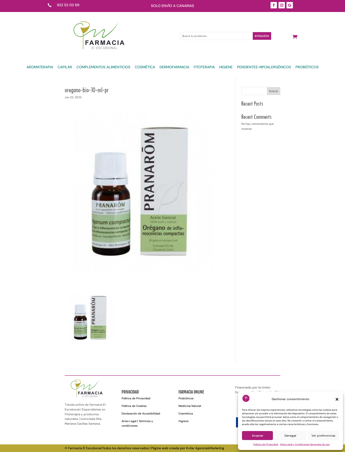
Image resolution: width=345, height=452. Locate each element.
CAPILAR (65, 67)
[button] (337, 399)
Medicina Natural (189, 406)
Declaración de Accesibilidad (141, 413)
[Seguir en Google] (290, 5)
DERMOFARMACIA (174, 67)
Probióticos (185, 398)
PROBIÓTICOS (307, 67)
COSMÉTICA (145, 67)
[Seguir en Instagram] (282, 5)
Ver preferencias (323, 436)
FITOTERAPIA (204, 67)
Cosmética (185, 413)
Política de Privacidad (265, 444)
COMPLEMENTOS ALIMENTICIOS (103, 67)
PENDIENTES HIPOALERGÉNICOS (264, 67)
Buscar (273, 91)
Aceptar (257, 436)
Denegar (290, 436)
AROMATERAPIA (40, 67)
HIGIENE (226, 67)
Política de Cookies (134, 406)
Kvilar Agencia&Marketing (205, 448)
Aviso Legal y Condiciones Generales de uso (305, 444)
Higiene (183, 421)
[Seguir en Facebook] (274, 5)
